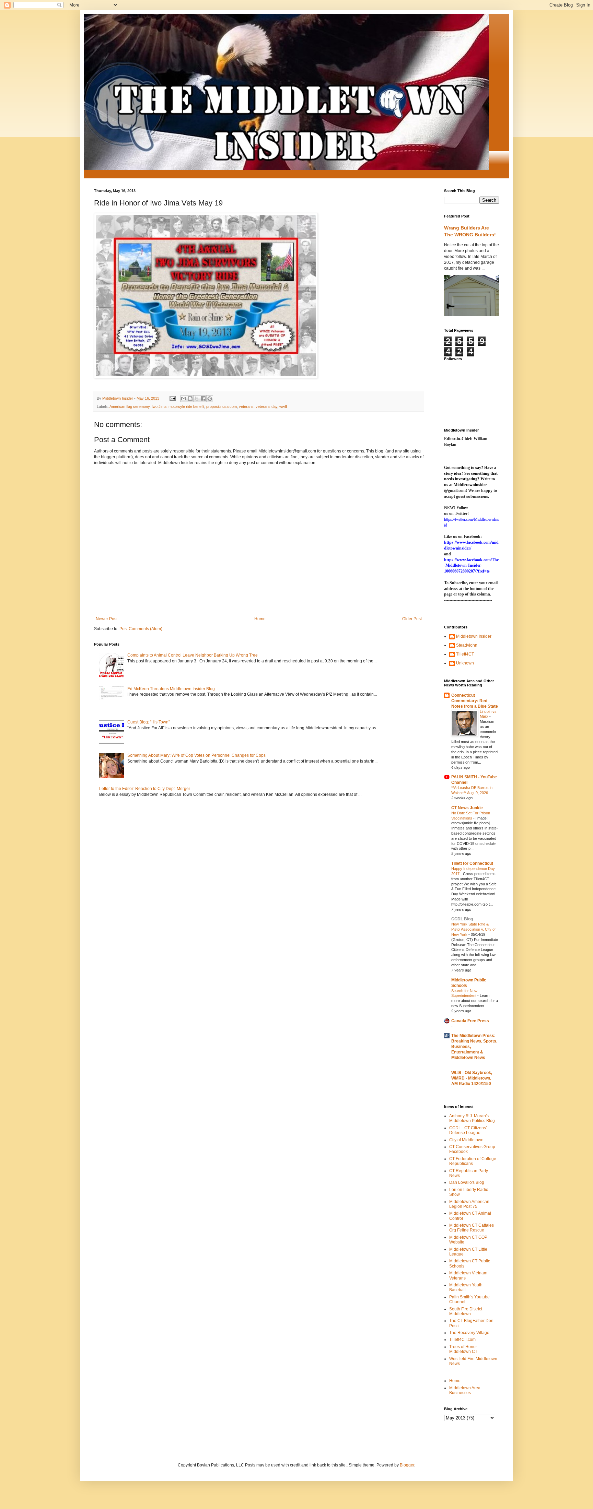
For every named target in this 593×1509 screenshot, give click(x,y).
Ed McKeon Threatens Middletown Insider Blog (171, 688)
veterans (246, 406)
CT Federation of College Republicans (472, 1161)
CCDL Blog (462, 919)
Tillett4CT (465, 654)
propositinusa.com (221, 406)
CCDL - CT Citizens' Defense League (468, 1130)
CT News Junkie (467, 807)
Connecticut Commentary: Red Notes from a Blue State (474, 701)
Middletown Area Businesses (464, 1390)
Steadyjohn (466, 645)
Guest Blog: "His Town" (148, 722)
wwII (283, 406)
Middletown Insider (473, 636)
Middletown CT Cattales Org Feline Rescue (471, 1228)
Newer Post (106, 618)
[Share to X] (196, 398)
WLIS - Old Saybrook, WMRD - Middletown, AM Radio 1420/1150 (471, 1078)
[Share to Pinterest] (209, 398)
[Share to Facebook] (203, 398)
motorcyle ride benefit (186, 406)
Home (260, 618)
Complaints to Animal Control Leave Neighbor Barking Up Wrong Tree (192, 655)
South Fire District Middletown (465, 1311)
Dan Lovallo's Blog (466, 1182)
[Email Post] (172, 398)
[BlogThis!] (190, 398)
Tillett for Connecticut (472, 863)
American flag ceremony (129, 406)
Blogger (407, 1465)
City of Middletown (466, 1139)
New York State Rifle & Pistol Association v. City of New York (473, 929)
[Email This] (183, 398)
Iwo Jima (159, 406)
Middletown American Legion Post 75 (469, 1204)
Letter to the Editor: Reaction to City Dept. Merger (144, 788)
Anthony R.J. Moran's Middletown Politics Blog (472, 1118)
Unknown (465, 663)
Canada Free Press (470, 1020)
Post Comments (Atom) (140, 628)
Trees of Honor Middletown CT (463, 1349)
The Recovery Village (469, 1332)
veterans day (266, 406)
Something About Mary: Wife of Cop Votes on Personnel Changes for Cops (196, 755)
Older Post (412, 618)
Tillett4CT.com (462, 1339)
